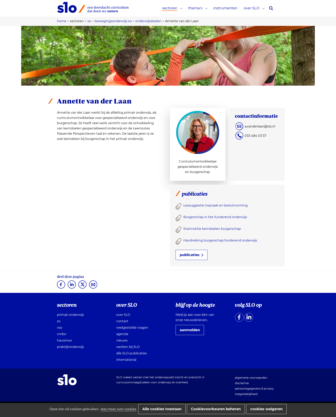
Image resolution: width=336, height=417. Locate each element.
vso (59, 327)
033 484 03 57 (255, 136)
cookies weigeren (266, 409)
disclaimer (242, 383)
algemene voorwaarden (251, 377)
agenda (122, 334)
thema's (195, 8)
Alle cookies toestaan (161, 409)
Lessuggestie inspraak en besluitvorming (215, 205)
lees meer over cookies (118, 409)
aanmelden (191, 331)
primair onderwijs (70, 315)
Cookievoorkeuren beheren (216, 409)
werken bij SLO (128, 347)
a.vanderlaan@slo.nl (260, 126)
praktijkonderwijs (70, 347)
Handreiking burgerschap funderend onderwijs (220, 240)
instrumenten (225, 8)
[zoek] (271, 8)
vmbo (61, 334)
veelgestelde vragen (132, 327)
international (126, 360)
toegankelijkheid (246, 394)
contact (122, 321)
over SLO (251, 8)
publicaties (190, 255)
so (58, 321)
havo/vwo (64, 340)
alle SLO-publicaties (131, 353)
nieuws (122, 340)
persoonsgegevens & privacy (254, 388)
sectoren (169, 8)
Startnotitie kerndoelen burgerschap (212, 229)
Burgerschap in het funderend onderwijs (215, 217)
